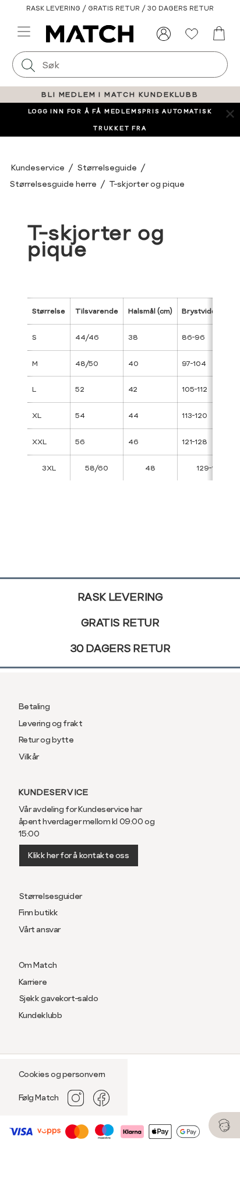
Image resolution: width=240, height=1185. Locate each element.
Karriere (33, 982)
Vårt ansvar (40, 929)
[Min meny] (164, 34)
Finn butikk (38, 912)
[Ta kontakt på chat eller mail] (224, 1125)
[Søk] (28, 64)
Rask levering (120, 597)
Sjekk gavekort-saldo (58, 998)
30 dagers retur (120, 648)
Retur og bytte (46, 739)
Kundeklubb (40, 1015)
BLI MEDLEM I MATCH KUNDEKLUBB (119, 94)
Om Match (38, 965)
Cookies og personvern (62, 1074)
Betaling (34, 706)
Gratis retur (120, 622)
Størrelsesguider (50, 896)
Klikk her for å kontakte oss (78, 855)
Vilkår (29, 756)
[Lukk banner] (230, 113)
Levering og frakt (51, 723)
